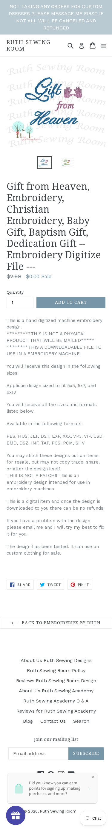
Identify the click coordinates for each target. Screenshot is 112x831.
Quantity (15, 292)
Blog (28, 721)
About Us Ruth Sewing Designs (56, 660)
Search (81, 721)
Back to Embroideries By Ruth (60, 622)
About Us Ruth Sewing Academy (56, 691)
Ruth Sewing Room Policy (56, 670)
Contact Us (53, 721)
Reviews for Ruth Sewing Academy (56, 711)
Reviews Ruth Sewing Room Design (56, 680)
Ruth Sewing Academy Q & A (56, 701)
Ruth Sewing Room (29, 45)
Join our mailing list (56, 739)
